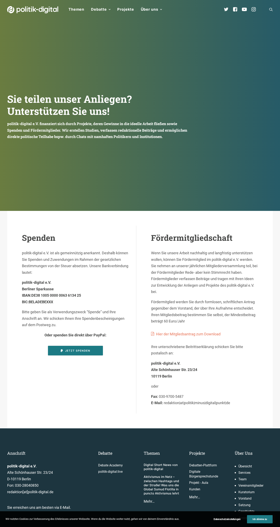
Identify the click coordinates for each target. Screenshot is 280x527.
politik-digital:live (110, 472)
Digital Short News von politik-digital (161, 467)
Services (244, 473)
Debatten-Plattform (203, 465)
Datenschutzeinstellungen (227, 519)
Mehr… (149, 501)
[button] (271, 9)
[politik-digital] (32, 9)
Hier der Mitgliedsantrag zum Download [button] (188, 334)
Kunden (194, 489)
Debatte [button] (99, 9)
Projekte (125, 9)
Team (242, 479)
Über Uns (244, 453)
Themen (76, 9)
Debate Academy (110, 465)
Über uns (149, 9)
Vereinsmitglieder (250, 485)
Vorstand (245, 498)
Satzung (244, 505)
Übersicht (245, 466)
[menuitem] (76, 9)
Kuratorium (246, 492)
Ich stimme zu (260, 519)
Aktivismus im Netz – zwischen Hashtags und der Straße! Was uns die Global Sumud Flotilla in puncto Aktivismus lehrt (161, 485)
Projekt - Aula (198, 483)
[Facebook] (237, 9)
